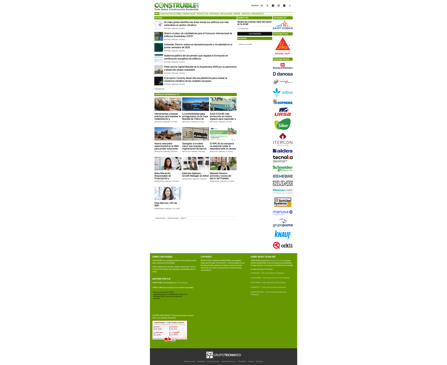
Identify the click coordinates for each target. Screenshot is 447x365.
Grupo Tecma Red (277, 260)
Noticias (167, 28)
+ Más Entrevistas (173, 218)
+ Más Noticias (159, 89)
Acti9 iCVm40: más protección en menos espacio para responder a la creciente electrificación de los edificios (223, 120)
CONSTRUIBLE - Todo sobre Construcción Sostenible (270, 278)
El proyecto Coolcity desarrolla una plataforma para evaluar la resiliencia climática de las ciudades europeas (195, 79)
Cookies (251, 361)
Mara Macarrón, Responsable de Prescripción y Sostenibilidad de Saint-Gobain (166, 178)
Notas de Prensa (213, 361)
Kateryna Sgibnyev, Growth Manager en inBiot (195, 174)
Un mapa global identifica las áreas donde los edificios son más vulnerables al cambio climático (196, 23)
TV (178, 94)
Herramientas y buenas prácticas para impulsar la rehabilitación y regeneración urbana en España (167, 119)
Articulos (158, 122)
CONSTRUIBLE (176, 6)
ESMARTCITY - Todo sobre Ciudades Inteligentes (268, 287)
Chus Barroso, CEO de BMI (165, 204)
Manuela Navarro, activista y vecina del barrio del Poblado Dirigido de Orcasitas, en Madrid (222, 178)
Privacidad (242, 361)
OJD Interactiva (181, 283)
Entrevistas (158, 181)
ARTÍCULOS (159, 94)
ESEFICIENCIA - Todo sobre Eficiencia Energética (268, 282)
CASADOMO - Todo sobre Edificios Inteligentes (267, 273)
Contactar (259, 361)
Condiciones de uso (229, 361)
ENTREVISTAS (170, 94)
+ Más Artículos (160, 218)
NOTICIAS (158, 18)
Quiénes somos (189, 361)
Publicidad (201, 361)
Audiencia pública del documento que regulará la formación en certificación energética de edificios (196, 57)
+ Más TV (183, 218)
